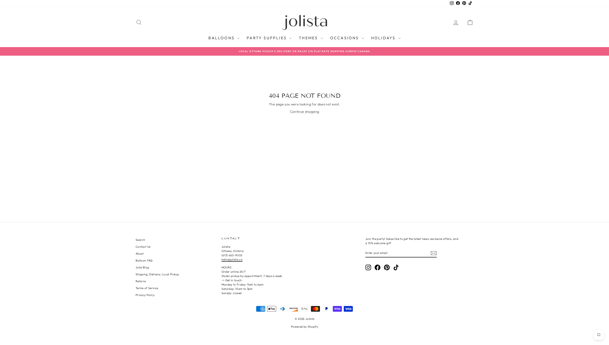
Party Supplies (267, 37)
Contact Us (143, 246)
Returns (141, 281)
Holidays (384, 37)
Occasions (345, 37)
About (140, 253)
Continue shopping (304, 111)
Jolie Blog (142, 267)
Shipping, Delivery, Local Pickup (157, 274)
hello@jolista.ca (232, 259)
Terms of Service (147, 288)
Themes (309, 37)
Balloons (222, 37)
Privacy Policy (145, 295)
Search (140, 240)
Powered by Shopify (304, 326)
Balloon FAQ (144, 260)
